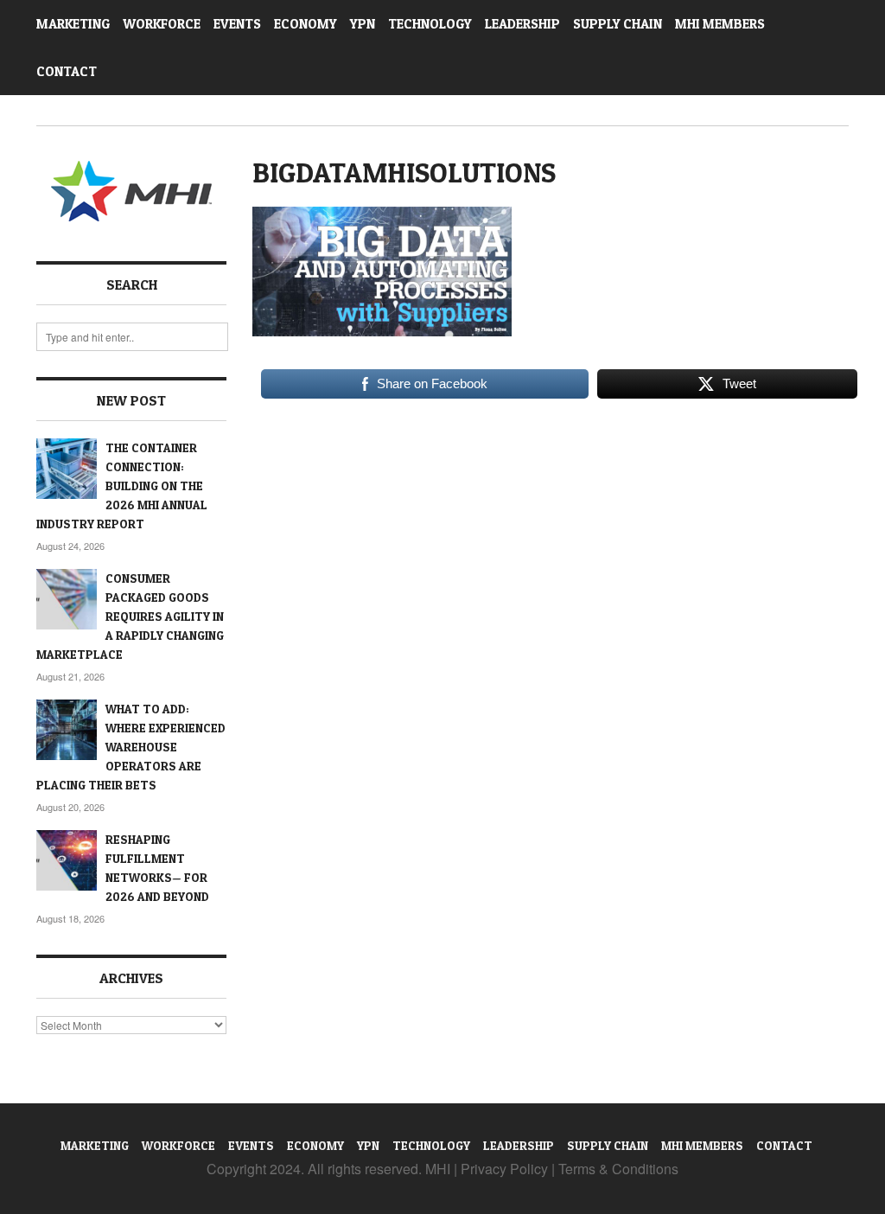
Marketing (73, 24)
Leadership (522, 24)
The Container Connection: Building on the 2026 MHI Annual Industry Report (121, 485)
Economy (305, 24)
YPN (362, 24)
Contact (66, 71)
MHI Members (720, 24)
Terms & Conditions (618, 1169)
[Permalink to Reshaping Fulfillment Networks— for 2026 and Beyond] (66, 860)
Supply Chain (617, 24)
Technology (430, 24)
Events (237, 24)
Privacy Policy (504, 1169)
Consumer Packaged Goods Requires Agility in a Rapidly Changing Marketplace (130, 616)
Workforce (162, 24)
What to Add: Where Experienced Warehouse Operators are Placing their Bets (131, 746)
